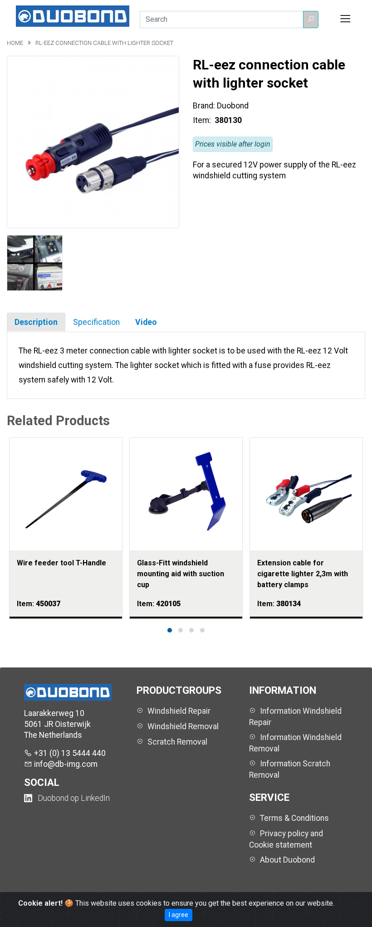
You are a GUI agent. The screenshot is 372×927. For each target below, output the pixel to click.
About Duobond (287, 859)
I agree (178, 914)
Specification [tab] (96, 322)
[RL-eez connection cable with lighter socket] (93, 141)
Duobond (233, 105)
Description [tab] (36, 322)
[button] (310, 19)
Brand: (204, 105)
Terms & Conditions (294, 818)
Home (15, 42)
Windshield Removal (183, 726)
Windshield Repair (178, 711)
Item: (203, 120)
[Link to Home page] (72, 15)
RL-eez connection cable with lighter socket (104, 42)
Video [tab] (146, 322)
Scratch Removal (177, 741)
